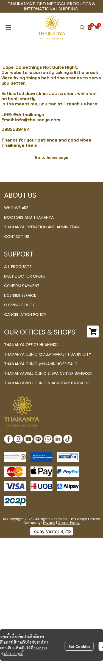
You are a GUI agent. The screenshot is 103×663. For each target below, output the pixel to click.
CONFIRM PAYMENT (22, 286)
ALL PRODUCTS (18, 266)
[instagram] (18, 439)
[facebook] (8, 439)
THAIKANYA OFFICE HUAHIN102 (31, 344)
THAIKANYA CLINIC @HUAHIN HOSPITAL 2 (40, 364)
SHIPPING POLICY (19, 305)
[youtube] (28, 439)
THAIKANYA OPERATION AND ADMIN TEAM (42, 227)
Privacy (49, 522)
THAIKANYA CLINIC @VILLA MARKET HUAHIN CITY (47, 354)
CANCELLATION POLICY (25, 314)
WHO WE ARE (16, 208)
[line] (38, 439)
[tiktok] (67, 439)
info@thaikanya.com (37, 120)
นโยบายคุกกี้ (13, 653)
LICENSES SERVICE (20, 295)
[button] (82, 27)
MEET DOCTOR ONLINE (25, 276)
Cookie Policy (69, 522)
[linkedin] (58, 439)
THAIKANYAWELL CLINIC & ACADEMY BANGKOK (46, 383)
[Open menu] (8, 27)
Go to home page (51, 157)
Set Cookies (79, 646)
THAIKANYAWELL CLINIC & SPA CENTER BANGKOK (48, 373)
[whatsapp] (48, 439)
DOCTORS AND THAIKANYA (29, 217)
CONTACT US (16, 236)
